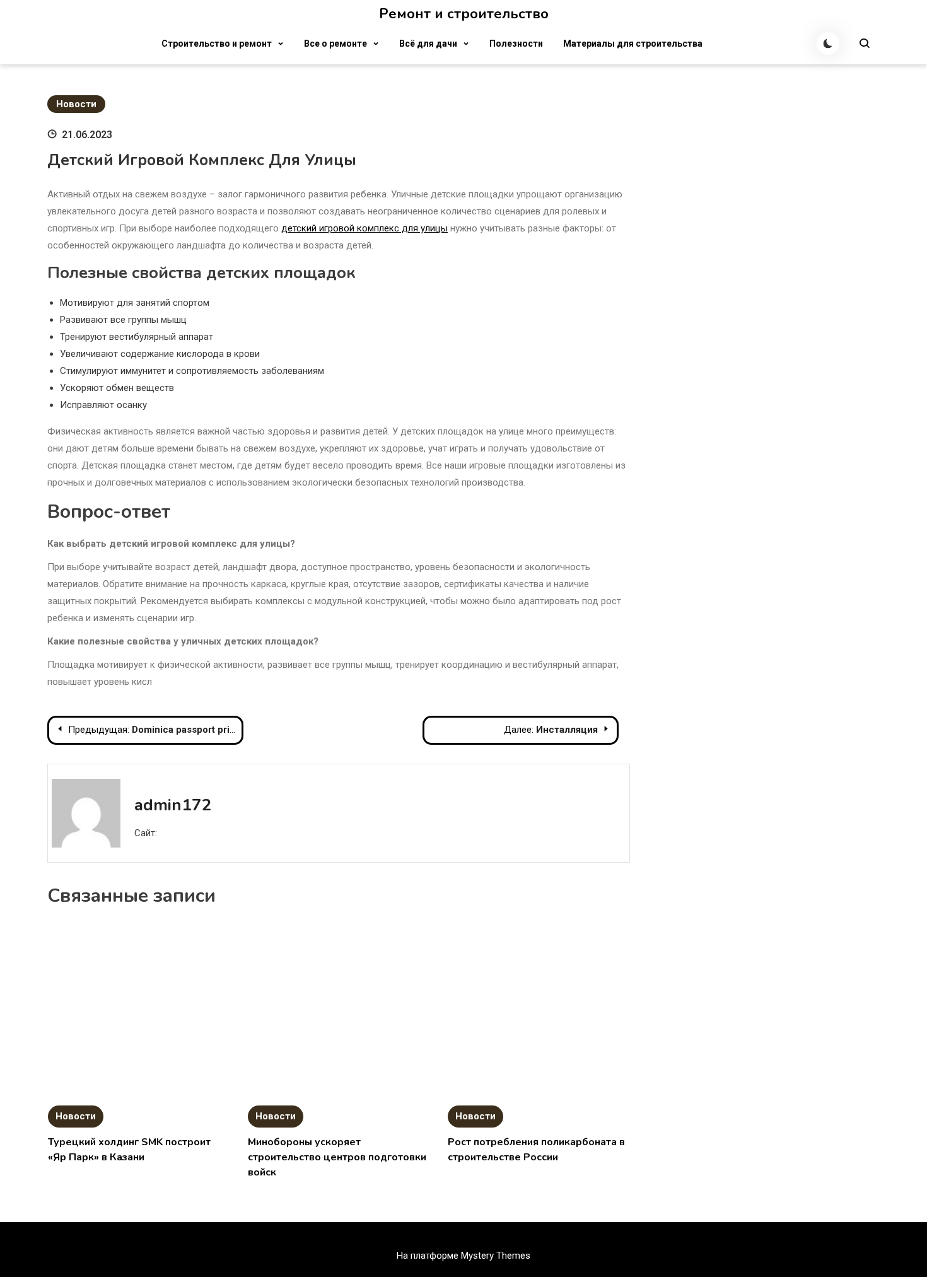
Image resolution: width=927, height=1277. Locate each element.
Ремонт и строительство (464, 14)
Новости (76, 104)
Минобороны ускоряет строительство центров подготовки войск (337, 1157)
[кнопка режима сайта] (828, 43)
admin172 (173, 805)
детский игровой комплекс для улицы (364, 228)
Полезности (516, 43)
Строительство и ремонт (216, 43)
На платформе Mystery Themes (463, 1255)
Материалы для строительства (633, 43)
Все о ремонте (335, 43)
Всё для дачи (428, 43)
